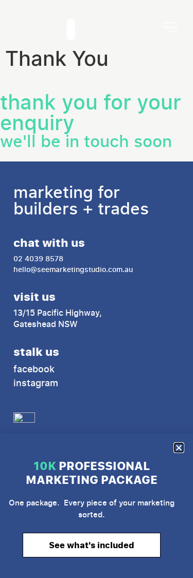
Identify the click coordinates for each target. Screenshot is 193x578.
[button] (179, 447)
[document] (96, 289)
